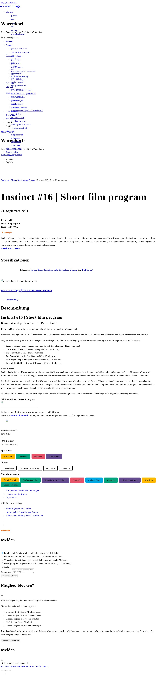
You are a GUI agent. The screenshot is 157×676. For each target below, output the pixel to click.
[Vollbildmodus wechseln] (5, 670)
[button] (18, 508)
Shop (13, 180)
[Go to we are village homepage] (10, 6)
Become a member (11, 485)
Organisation (9, 468)
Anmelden (5, 154)
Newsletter (149, 480)
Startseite (5, 180)
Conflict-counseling (30, 480)
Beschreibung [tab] (12, 299)
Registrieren (16, 154)
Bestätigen (15, 640)
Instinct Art (77, 480)
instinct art (38, 456)
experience (8, 456)
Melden (14, 576)
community (23, 456)
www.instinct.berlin (10, 248)
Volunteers (111, 480)
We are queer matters (130, 480)
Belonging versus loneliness (55, 480)
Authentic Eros (94, 480)
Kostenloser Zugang (27, 180)
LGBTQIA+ (87, 270)
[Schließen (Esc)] (2, 550)
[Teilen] (7, 670)
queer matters (54, 456)
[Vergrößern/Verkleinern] (2, 670)
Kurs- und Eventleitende (29, 468)
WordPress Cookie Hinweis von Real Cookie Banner (24, 666)
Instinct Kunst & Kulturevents (44, 270)
